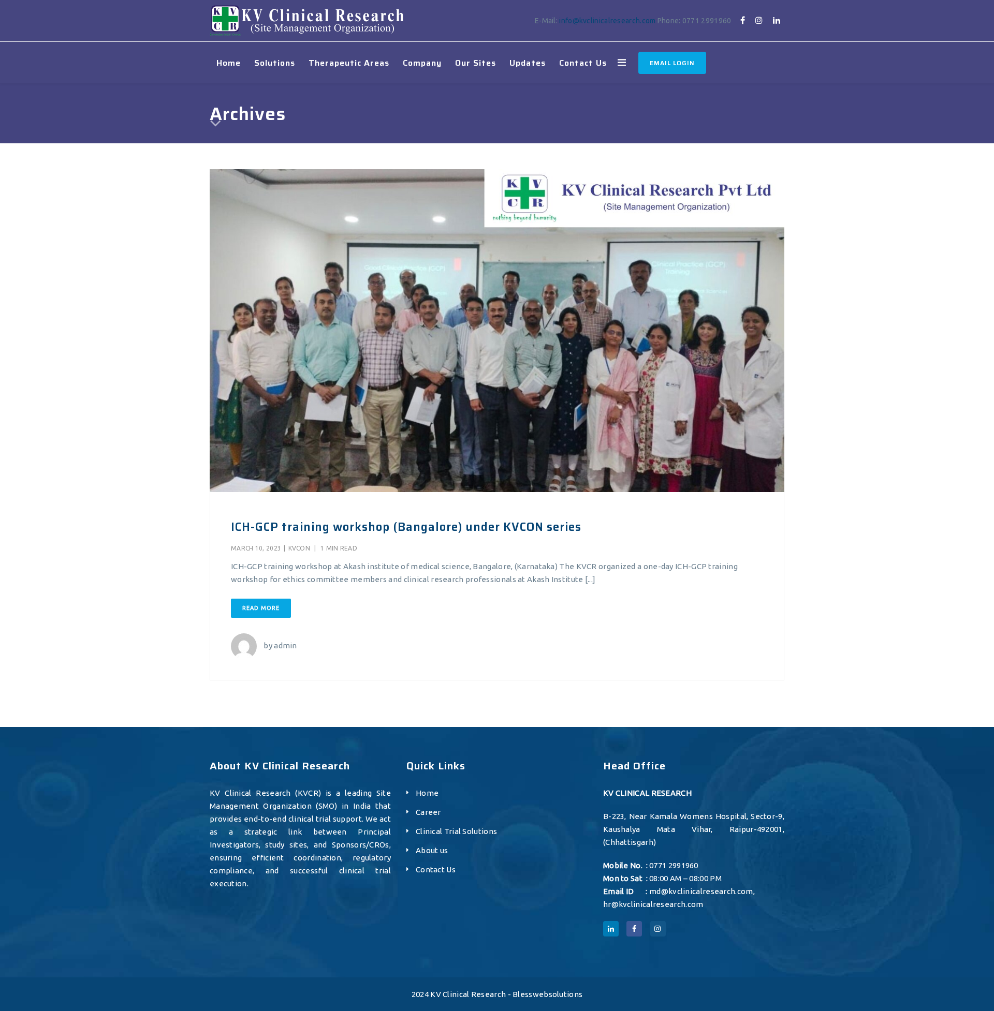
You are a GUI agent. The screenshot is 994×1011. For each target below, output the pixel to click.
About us (432, 850)
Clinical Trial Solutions (456, 831)
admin (285, 645)
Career (428, 812)
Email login (672, 63)
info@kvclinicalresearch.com (607, 21)
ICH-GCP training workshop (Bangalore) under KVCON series (406, 527)
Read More (261, 608)
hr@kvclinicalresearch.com (653, 904)
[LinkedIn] (776, 20)
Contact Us (436, 869)
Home (427, 793)
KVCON (299, 548)
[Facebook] (742, 20)
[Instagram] (759, 20)
